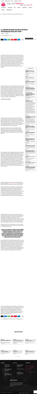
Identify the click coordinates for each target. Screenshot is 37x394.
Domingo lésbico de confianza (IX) (31, 162)
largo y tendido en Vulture (13, 183)
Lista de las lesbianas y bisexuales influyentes (29, 93)
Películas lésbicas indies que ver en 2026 (31, 157)
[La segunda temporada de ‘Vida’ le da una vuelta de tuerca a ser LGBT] (18, 336)
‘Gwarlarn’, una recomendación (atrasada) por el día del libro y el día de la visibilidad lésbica (30, 167)
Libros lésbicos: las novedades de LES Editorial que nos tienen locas (31, 82)
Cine (26, 144)
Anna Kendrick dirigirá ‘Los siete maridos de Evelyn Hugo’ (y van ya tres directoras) (31, 117)
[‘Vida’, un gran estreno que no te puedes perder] (18, 347)
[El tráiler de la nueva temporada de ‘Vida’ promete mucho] (30, 336)
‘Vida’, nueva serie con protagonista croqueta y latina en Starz (30, 351)
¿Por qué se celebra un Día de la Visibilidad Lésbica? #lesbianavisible (8, 370)
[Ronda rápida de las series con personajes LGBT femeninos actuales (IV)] (6, 336)
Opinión (27, 76)
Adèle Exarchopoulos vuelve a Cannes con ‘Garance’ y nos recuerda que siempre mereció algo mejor (30, 139)
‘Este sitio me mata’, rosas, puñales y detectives (29, 101)
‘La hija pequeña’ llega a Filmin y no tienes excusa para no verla (30, 145)
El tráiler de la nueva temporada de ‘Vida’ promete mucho (30, 340)
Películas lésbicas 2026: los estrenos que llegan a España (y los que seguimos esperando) (30, 88)
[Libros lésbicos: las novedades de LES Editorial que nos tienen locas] (14, 373)
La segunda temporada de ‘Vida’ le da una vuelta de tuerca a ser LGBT (18, 340)
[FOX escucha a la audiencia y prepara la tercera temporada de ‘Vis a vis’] (2, 374)
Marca (10, 35)
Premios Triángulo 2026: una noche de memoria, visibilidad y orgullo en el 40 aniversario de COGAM (30, 127)
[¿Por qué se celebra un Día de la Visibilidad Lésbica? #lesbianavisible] (2, 370)
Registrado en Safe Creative (30, 371)
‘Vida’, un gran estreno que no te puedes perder (18, 351)
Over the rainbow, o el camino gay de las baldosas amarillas (7, 365)
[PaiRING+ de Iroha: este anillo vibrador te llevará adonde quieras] (14, 365)
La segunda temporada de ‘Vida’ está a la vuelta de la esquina (6, 351)
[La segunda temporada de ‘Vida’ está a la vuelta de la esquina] (6, 347)
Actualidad (2, 33)
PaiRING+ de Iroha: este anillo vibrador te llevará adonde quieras (30, 71)
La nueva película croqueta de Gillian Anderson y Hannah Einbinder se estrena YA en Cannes (31, 151)
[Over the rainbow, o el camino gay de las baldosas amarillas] (2, 365)
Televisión (6, 33)
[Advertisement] (18, 21)
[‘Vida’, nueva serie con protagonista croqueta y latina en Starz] (30, 347)
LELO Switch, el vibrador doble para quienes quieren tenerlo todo (30, 133)
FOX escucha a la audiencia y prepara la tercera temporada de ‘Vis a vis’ (8, 374)
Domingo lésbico (28, 161)
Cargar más (18, 356)
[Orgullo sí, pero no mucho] (14, 370)
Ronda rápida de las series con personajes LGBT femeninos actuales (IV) (6, 341)
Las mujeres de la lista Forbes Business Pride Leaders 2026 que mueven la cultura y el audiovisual (30, 95)
